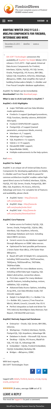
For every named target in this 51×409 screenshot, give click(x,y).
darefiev (26, 44)
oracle (5, 381)
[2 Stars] (6, 388)
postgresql (14, 381)
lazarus (31, 378)
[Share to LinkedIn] (44, 373)
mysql (43, 378)
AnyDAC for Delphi (27, 60)
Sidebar (40, 20)
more (9, 158)
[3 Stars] (8, 388)
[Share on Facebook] (32, 373)
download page (30, 94)
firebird (23, 378)
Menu (10, 20)
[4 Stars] (10, 388)
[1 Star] (4, 388)
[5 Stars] (12, 388)
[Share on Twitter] (38, 373)
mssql (37, 378)
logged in (18, 399)
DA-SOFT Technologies (16, 56)
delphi (16, 378)
